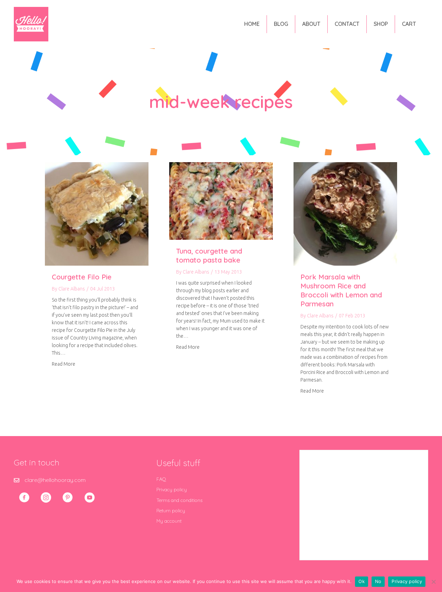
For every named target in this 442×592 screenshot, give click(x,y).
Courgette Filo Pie (82, 277)
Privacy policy (171, 489)
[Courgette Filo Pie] (96, 213)
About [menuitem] (311, 23)
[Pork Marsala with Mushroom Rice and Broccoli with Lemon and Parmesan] (345, 213)
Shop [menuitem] (381, 23)
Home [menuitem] (252, 23)
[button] (24, 497)
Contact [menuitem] (347, 23)
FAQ (161, 479)
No (378, 581)
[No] (433, 581)
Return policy (170, 510)
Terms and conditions (179, 500)
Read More (63, 364)
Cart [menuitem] (409, 23)
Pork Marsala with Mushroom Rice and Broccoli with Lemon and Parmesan (341, 290)
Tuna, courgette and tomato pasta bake (209, 255)
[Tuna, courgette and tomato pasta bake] (221, 200)
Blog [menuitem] (281, 23)
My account (169, 521)
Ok (361, 581)
